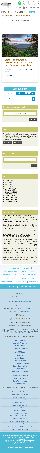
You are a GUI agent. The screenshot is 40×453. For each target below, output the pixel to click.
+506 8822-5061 (20, 318)
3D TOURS (32, 11)
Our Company (15, 268)
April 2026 (8, 184)
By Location (19, 11)
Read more (9, 75)
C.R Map (32, 271)
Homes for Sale (20, 346)
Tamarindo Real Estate (20, 394)
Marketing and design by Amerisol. (20, 447)
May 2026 (8, 182)
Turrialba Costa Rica (20, 410)
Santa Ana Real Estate (20, 400)
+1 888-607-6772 (30, 309)
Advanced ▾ (29, 93)
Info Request (7, 282)
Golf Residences (20, 378)
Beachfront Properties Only (20, 372)
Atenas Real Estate (20, 405)
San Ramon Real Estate (20, 402)
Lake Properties (20, 384)
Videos (24, 278)
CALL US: (20, 305)
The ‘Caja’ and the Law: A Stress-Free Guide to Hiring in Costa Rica (20, 235)
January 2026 (10, 190)
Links (33, 278)
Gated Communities (20, 366)
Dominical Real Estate (20, 392)
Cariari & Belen (20, 408)
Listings (27, 268)
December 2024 (11, 197)
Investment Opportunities (20, 352)
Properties (5, 11)
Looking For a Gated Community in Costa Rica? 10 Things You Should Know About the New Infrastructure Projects (20, 218)
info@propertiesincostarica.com (20, 301)
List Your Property (11, 271)
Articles (15, 278)
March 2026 (9, 186)
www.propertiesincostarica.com (20, 300)
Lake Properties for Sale (20, 429)
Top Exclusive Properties (20, 363)
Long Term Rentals (20, 381)
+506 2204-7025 (24, 312)
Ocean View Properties (20, 375)
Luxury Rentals (20, 369)
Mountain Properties (20, 343)
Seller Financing (9, 275)
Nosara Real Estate (20, 418)
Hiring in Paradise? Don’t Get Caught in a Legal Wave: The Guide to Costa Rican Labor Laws (20, 250)
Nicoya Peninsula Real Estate (20, 421)
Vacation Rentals (20, 361)
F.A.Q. (24, 271)
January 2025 (10, 196)
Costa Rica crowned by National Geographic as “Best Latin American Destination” (18, 62)
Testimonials (21, 282)
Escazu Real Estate (20, 397)
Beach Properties (20, 340)
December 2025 (11, 192)
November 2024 (11, 199)
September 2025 (11, 194)
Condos (20, 355)
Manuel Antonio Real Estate (20, 416)
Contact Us (17, 142)
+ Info (34, 231)
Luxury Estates (20, 358)
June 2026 (9, 181)
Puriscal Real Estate (20, 413)
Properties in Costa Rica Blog (16, 15)
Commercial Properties (20, 348)
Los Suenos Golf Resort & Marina (20, 426)
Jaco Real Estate (20, 424)
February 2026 (10, 188)
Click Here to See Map (22, 333)
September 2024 (11, 201)
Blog (6, 278)
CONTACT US (20, 293)
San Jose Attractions (28, 275)
